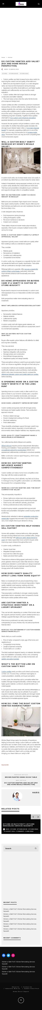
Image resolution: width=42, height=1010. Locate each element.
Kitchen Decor (13, 73)
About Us (15, 987)
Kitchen (4, 73)
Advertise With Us (12, 988)
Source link (4, 765)
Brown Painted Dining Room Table (21, 777)
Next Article (21, 780)
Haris (6, 69)
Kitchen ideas (24, 73)
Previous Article (21, 774)
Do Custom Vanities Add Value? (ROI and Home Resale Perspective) (21, 783)
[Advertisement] (21, 30)
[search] (36, 848)
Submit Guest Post (31, 988)
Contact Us (27, 987)
